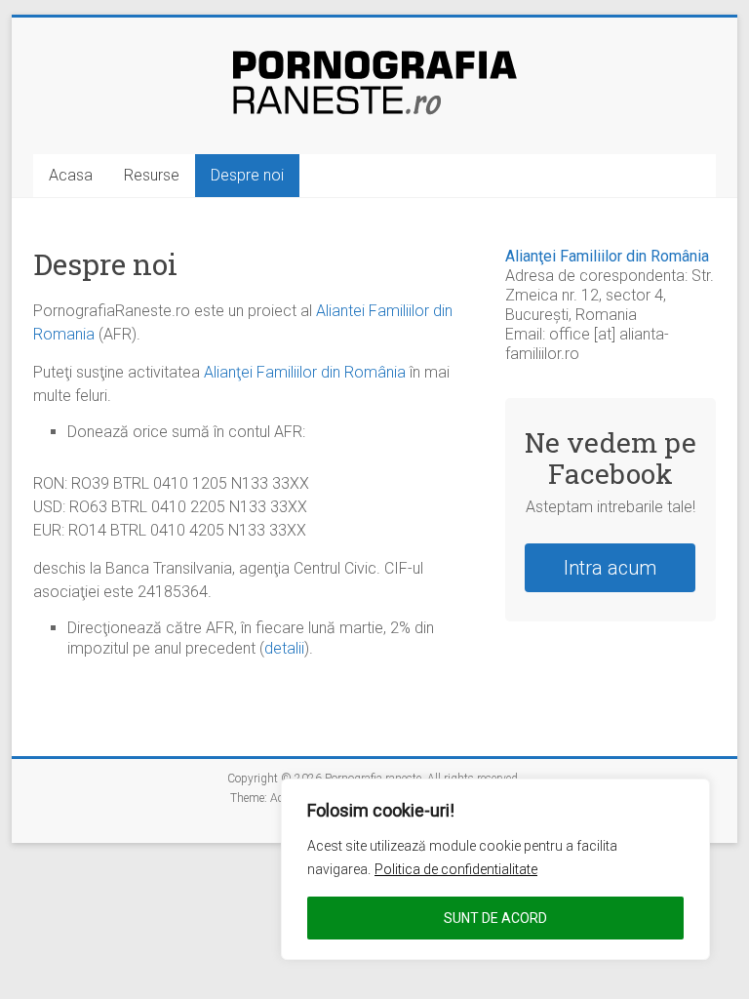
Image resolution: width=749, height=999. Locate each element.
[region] (495, 869)
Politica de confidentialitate (455, 869)
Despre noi (247, 175)
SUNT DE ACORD (495, 918)
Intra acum (610, 567)
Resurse (151, 175)
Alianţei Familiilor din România (305, 372)
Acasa (71, 175)
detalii (284, 648)
